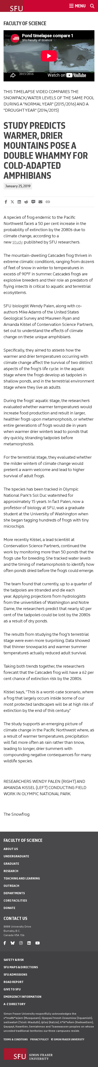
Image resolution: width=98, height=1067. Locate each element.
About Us (11, 849)
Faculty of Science (25, 23)
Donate (9, 908)
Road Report (14, 982)
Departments (14, 893)
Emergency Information (22, 997)
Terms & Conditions (16, 1039)
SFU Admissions (15, 975)
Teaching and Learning (22, 878)
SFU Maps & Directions (21, 967)
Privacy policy (39, 1039)
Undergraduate (16, 856)
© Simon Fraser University (67, 1039)
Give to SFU (12, 989)
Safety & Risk (14, 960)
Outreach (11, 886)
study (17, 242)
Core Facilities (15, 900)
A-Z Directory (14, 1004)
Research (11, 871)
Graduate (11, 864)
